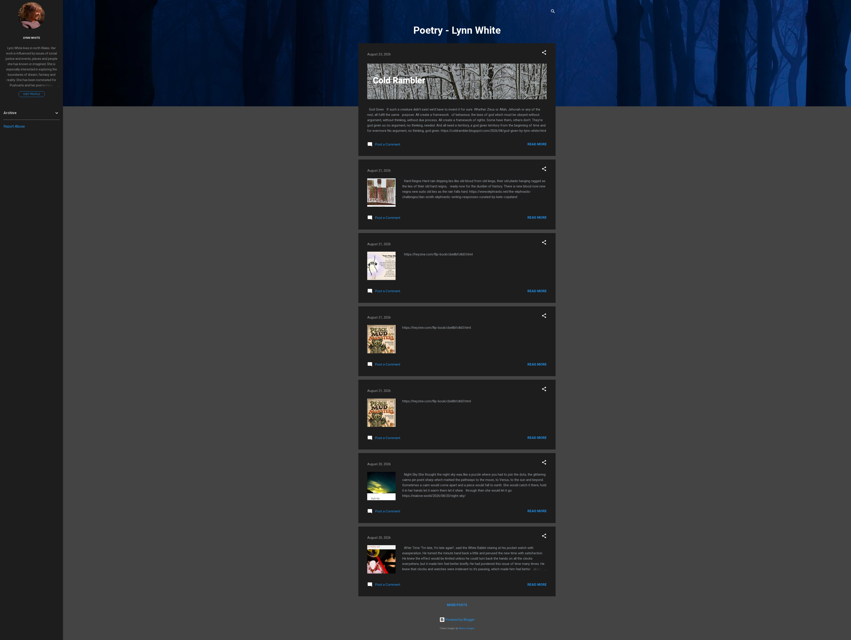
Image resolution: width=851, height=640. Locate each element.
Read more (537, 144)
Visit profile (31, 94)
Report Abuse (14, 126)
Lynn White (31, 37)
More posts (457, 605)
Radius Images (466, 628)
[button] (544, 53)
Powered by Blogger (460, 620)
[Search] (553, 12)
